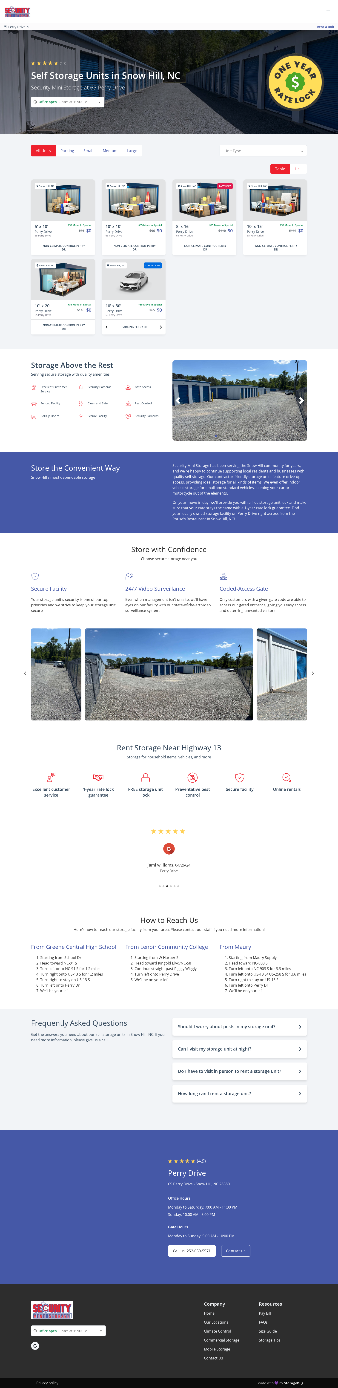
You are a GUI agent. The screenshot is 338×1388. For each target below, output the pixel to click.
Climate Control (217, 1331)
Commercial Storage (221, 1340)
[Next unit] (161, 327)
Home (209, 1313)
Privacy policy (47, 1382)
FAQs (263, 1322)
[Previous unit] (106, 327)
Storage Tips (270, 1340)
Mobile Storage (217, 1349)
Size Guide (268, 1331)
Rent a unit (325, 27)
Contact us (236, 1250)
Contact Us (213, 1358)
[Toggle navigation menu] (330, 11)
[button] (216, 436)
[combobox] (67, 102)
